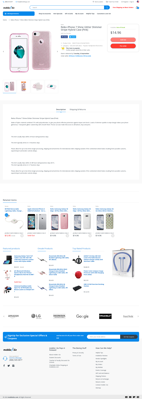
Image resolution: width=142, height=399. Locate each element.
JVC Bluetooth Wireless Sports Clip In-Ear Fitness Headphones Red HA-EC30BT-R (24, 273)
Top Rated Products (81, 248)
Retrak (6, 206)
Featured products (11, 248)
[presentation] (4, 316)
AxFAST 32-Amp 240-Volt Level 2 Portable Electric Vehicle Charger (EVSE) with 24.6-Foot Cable (93, 258)
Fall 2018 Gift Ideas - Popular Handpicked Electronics (86, 46)
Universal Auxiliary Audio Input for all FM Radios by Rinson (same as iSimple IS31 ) (24, 288)
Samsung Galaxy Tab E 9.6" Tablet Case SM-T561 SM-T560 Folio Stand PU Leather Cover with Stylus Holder (24, 258)
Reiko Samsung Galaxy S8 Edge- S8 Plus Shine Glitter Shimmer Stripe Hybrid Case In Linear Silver (82, 210)
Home (5, 20)
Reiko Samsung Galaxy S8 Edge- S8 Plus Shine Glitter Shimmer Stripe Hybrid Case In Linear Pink (59, 210)
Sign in (132, 2)
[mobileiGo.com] (9, 7)
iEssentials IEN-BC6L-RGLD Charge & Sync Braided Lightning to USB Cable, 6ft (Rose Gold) (58, 271)
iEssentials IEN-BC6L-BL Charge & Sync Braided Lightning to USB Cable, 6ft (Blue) (58, 286)
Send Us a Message (15, 358)
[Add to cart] (22, 235)
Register (125, 2)
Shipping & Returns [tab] (78, 109)
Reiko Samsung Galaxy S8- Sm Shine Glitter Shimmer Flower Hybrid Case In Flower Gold (105, 210)
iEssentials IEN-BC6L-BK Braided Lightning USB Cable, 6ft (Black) (59, 257)
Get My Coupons (129, 337)
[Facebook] (4, 366)
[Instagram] (13, 366)
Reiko (62, 24)
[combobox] (70, 7)
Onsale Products (45, 248)
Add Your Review (66, 33)
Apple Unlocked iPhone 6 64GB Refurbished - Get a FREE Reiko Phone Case (36, 210)
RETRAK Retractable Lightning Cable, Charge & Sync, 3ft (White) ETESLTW (14, 210)
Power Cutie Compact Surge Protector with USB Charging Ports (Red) (94, 272)
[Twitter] (9, 366)
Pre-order (123, 46)
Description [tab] (61, 109)
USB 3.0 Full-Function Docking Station (94, 285)
